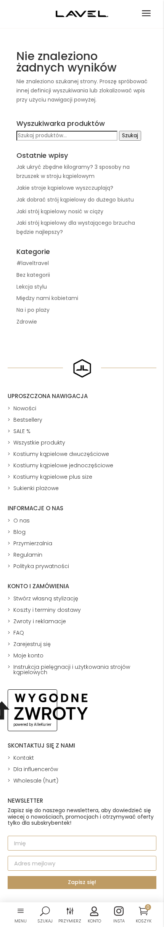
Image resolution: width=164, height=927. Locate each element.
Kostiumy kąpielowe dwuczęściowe (61, 454)
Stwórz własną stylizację (45, 598)
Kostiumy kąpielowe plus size (52, 477)
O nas (21, 520)
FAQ (18, 633)
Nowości (24, 408)
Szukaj (130, 135)
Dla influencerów (35, 769)
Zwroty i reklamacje (39, 621)
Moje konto (28, 655)
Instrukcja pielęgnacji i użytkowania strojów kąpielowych (71, 669)
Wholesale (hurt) (35, 780)
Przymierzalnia (32, 543)
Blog (19, 532)
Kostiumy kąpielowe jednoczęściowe (63, 465)
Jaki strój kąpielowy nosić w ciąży (59, 211)
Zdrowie (26, 321)
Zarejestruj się (32, 644)
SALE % (22, 431)
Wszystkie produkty (39, 442)
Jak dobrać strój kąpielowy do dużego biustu (75, 199)
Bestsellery (27, 420)
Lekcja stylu (31, 286)
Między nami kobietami (47, 298)
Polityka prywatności (41, 566)
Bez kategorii (33, 275)
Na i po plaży (33, 310)
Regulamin (27, 555)
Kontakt (23, 758)
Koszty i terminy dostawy (47, 610)
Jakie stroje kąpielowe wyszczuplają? (64, 188)
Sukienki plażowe (36, 488)
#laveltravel (32, 263)
